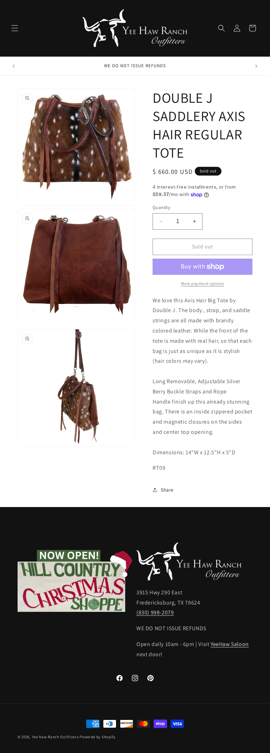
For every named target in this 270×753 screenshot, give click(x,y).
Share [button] (167, 490)
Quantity (161, 207)
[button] (14, 28)
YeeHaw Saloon (230, 644)
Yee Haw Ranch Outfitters (55, 736)
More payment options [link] (202, 283)
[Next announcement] (256, 66)
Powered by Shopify (97, 736)
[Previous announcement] (13, 66)
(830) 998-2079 (155, 612)
